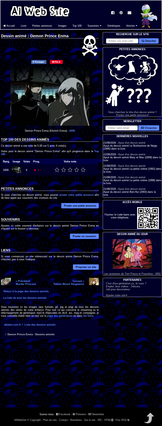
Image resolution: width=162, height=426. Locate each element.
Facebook (64, 414)
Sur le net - (90, 420)
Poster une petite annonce (80, 205)
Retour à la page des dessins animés (26, 291)
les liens (88, 315)
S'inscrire (150, 127)
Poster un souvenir (84, 236)
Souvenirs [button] (94, 25)
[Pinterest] (121, 13)
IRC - (101, 420)
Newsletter (97, 414)
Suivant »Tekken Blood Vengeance (68, 283)
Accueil (10, 25)
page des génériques (60, 315)
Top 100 (77, 25)
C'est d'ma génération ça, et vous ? (126, 283)
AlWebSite (20, 420)
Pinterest (80, 414)
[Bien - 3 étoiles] (70, 170)
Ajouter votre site (116, 295)
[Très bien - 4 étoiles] (76, 170)
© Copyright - (34, 420)
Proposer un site (86, 267)
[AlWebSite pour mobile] (148, 228)
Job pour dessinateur (118, 289)
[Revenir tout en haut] (148, 420)
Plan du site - (50, 420)
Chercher (150, 40)
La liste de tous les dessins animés (24, 297)
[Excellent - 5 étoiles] (83, 170)
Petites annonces (42, 25)
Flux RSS (121, 420)
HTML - (109, 420)
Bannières (76, 420)
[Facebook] (113, 13)
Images (62, 25)
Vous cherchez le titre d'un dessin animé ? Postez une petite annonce (132, 114)
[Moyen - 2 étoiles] (63, 170)
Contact (63, 420)
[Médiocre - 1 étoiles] (57, 170)
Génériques (113, 25)
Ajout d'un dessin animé (131, 142)
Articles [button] (131, 25)
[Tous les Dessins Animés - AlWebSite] (40, 17)
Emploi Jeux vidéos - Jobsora (123, 286)
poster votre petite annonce (76, 194)
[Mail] (129, 13)
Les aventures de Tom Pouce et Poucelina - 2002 (132, 273)
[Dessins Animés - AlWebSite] (149, 28)
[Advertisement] (50, 376)
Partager (39, 62)
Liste (23, 25)
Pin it (57, 62)
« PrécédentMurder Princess (26, 283)
